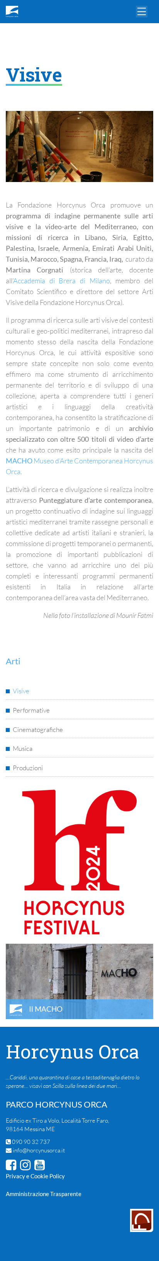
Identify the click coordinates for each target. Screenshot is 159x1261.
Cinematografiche (38, 729)
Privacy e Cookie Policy (35, 1176)
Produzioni (28, 768)
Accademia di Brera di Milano (61, 280)
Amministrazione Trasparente (43, 1193)
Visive (21, 691)
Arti (15, 33)
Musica (22, 748)
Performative (31, 710)
